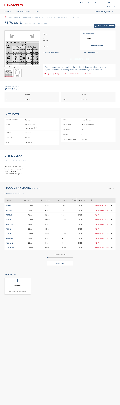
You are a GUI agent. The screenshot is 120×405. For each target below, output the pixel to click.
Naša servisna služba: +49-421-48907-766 (79, 74)
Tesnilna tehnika (13, 17)
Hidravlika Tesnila (26, 17)
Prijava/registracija (53, 74)
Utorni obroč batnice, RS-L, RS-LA (55, 17)
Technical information (22, 11)
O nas (37, 11)
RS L (69, 17)
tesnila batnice (38, 17)
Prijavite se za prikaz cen (102, 205)
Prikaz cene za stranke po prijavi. (79, 59)
